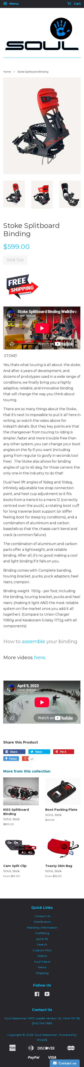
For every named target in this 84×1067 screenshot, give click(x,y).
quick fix (42, 939)
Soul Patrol (42, 961)
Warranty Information (42, 927)
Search (42, 944)
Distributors (42, 921)
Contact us (66, 1063)
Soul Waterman (46, 1035)
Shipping (42, 973)
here (39, 657)
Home (7, 71)
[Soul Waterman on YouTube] (47, 995)
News (42, 967)
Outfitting (42, 933)
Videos (42, 956)
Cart (77, 4)
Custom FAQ (42, 950)
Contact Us (42, 916)
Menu (13, 4)
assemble (33, 641)
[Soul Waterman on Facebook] (36, 995)
